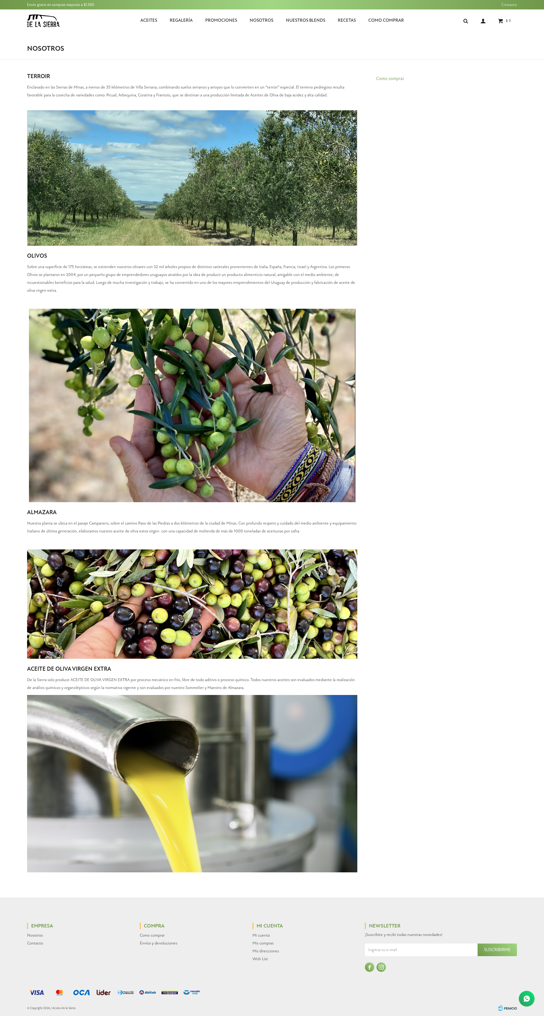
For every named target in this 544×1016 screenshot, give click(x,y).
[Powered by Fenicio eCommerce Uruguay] (507, 1008)
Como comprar (386, 20)
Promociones (221, 20)
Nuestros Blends (305, 20)
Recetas (347, 20)
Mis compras (263, 943)
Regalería (181, 20)
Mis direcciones (265, 951)
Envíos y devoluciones (158, 943)
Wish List (260, 958)
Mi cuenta (261, 935)
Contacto (509, 5)
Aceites (148, 20)
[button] (466, 20)
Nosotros (261, 20)
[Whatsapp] (527, 999)
